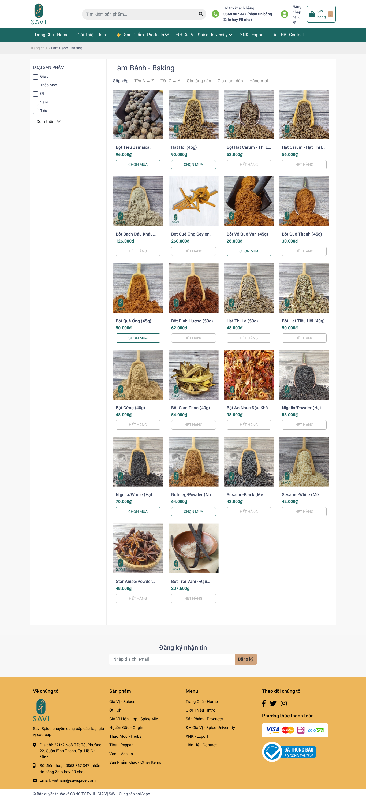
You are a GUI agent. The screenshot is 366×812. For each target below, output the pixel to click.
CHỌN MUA (138, 164)
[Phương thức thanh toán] (295, 730)
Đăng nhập (297, 9)
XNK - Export (197, 736)
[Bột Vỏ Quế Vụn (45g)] (249, 201)
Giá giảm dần (230, 80)
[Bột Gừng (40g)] (138, 375)
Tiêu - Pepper (121, 745)
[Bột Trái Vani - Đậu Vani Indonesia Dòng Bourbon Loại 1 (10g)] (194, 548)
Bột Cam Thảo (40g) (190, 407)
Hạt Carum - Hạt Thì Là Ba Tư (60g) (304, 150)
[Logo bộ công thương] (289, 751)
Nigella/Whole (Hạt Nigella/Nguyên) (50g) (137, 497)
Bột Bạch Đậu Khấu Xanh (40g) (134, 237)
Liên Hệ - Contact (201, 745)
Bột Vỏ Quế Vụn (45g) (247, 234)
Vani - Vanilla (121, 753)
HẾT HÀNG (249, 164)
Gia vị (44, 76)
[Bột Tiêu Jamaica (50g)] (138, 115)
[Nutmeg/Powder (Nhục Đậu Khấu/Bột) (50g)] (194, 462)
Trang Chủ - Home (202, 701)
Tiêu (43, 111)
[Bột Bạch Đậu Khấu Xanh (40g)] (138, 201)
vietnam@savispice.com (74, 780)
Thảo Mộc (48, 85)
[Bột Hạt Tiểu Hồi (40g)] (304, 288)
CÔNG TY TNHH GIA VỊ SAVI (93, 794)
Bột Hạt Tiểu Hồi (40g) (303, 320)
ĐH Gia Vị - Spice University (210, 727)
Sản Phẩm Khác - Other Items (135, 762)
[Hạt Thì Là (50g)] (249, 288)
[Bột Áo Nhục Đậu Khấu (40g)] (249, 375)
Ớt (42, 93)
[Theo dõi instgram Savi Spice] (284, 703)
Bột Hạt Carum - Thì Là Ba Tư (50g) (248, 150)
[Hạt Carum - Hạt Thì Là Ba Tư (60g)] (304, 115)
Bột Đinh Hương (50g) (192, 320)
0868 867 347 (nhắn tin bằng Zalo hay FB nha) (247, 17)
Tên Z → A (170, 80)
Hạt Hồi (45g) (184, 147)
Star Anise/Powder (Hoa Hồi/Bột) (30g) (135, 584)
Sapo (145, 794)
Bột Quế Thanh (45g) (302, 234)
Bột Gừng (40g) (130, 407)
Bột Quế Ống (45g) (133, 320)
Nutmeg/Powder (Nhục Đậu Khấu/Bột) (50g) (193, 497)
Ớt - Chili (117, 710)
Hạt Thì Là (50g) (242, 320)
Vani (44, 102)
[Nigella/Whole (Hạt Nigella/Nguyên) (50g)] (138, 462)
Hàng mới (258, 80)
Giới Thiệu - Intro (200, 710)
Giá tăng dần (199, 80)
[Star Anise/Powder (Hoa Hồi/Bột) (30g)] (138, 548)
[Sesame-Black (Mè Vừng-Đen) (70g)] (249, 462)
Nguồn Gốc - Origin (126, 727)
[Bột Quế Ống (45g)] (138, 288)
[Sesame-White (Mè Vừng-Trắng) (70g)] (304, 462)
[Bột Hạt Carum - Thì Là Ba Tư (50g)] (249, 115)
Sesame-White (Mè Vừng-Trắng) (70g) (300, 497)
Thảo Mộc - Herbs (125, 736)
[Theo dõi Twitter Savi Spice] (273, 703)
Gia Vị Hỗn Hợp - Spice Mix (133, 719)
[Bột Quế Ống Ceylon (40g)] (194, 201)
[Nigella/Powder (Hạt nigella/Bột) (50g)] (304, 375)
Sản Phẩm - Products (204, 719)
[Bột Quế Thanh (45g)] (304, 201)
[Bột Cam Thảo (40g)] (194, 375)
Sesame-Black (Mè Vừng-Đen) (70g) (245, 497)
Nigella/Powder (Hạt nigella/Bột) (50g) (301, 410)
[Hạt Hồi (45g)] (194, 115)
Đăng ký (245, 659)
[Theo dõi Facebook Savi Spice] (264, 703)
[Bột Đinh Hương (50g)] (194, 288)
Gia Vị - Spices (122, 701)
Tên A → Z (144, 80)
